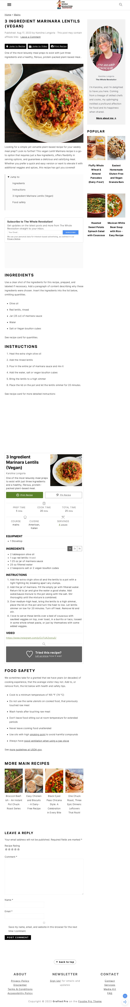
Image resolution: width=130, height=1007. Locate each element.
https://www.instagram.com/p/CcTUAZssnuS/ (31, 637)
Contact (110, 981)
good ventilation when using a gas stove (46, 740)
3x (79, 548)
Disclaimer (20, 985)
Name (9, 900)
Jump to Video (39, 46)
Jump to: (15, 177)
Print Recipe (60, 46)
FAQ (109, 993)
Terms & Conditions (20, 989)
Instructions (18, 189)
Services (109, 985)
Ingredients (18, 183)
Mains (17, 14)
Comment (11, 856)
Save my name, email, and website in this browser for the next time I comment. (43, 929)
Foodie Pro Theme (90, 1001)
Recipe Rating (12, 845)
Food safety (19, 202)
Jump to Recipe (17, 46)
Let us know (42, 656)
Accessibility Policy (20, 993)
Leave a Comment (31, 37)
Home (8, 14)
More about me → (106, 118)
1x (70, 548)
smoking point (38, 734)
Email (9, 911)
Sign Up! (55, 981)
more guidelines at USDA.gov (26, 749)
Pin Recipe (65, 495)
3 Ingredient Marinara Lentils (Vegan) (32, 196)
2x (75, 548)
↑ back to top (65, 962)
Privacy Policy (20, 981)
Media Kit (110, 989)
